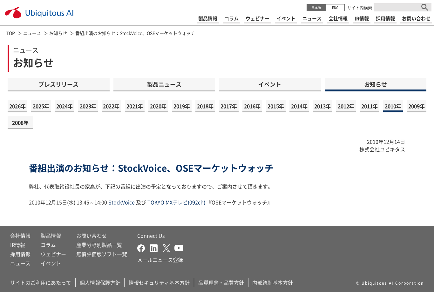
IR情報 (17, 245)
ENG (335, 7)
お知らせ (58, 33)
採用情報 (20, 254)
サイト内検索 (359, 7)
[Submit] (425, 7)
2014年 (299, 106)
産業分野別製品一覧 (99, 245)
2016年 (252, 106)
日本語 (316, 7)
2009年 (416, 106)
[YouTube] (178, 247)
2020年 (158, 106)
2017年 (228, 106)
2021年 (134, 106)
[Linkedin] (156, 247)
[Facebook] (143, 247)
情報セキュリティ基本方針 (159, 282)
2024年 (64, 106)
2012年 (346, 106)
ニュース (32, 33)
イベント (269, 84)
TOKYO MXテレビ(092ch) (175, 202)
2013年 (322, 106)
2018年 (205, 106)
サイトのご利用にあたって (40, 282)
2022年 (111, 106)
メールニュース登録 (160, 259)
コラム (48, 245)
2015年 (276, 106)
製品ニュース (164, 84)
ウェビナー (53, 254)
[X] (168, 247)
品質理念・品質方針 (221, 282)
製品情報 (51, 235)
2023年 (88, 106)
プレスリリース (58, 84)
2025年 (41, 106)
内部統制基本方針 (272, 282)
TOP (10, 33)
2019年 (181, 106)
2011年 (369, 106)
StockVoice (121, 202)
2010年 (393, 106)
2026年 (17, 106)
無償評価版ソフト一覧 (101, 254)
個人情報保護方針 (100, 282)
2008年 (20, 122)
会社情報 (20, 235)
